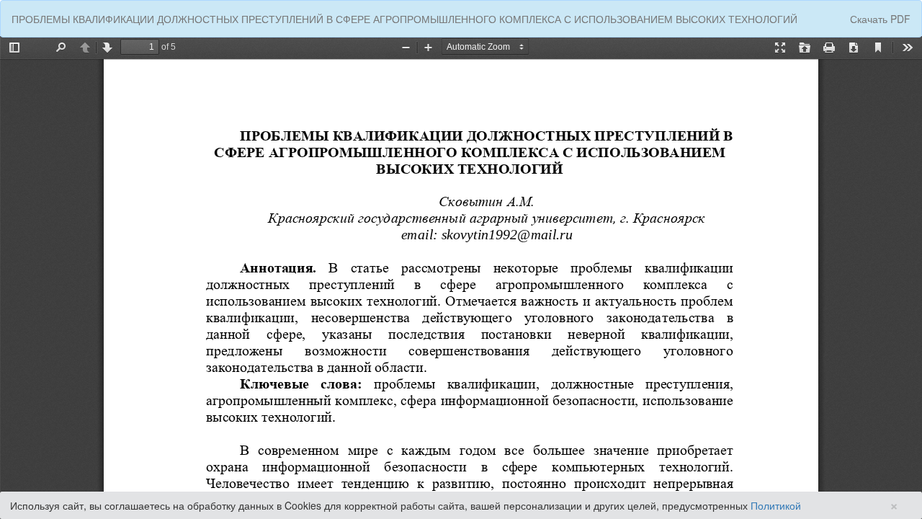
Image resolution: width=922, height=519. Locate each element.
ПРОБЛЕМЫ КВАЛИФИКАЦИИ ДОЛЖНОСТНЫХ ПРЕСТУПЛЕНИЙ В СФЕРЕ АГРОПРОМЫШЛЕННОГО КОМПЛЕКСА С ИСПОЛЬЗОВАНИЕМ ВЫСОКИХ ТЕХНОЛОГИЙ (404, 19)
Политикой (776, 505)
